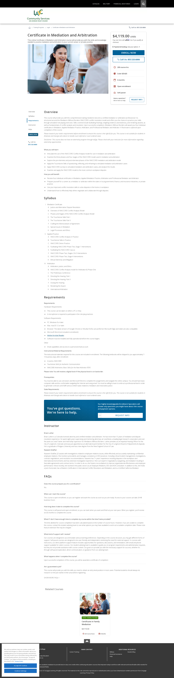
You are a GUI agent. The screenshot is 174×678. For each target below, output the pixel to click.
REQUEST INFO (136, 100)
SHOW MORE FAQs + (51, 578)
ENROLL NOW (128, 52)
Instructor (32, 125)
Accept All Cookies (20, 666)
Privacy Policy (90, 673)
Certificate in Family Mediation (91, 623)
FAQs (30, 129)
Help (111, 656)
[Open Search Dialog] (143, 3)
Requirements (33, 120)
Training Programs (38, 27)
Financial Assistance (116, 654)
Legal (48, 27)
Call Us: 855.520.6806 (137, 27)
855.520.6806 (32, 144)
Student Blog (131, 652)
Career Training (74, 652)
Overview (31, 112)
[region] (20, 660)
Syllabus (31, 116)
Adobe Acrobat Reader (55, 335)
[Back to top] (87, 649)
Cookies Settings (20, 671)
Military (112, 652)
